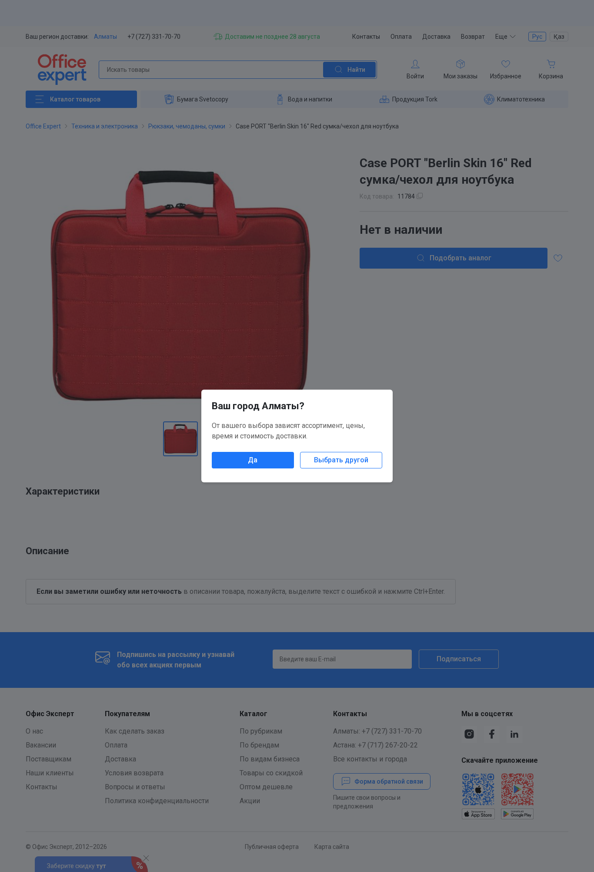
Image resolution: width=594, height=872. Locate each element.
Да (252, 460)
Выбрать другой (341, 460)
